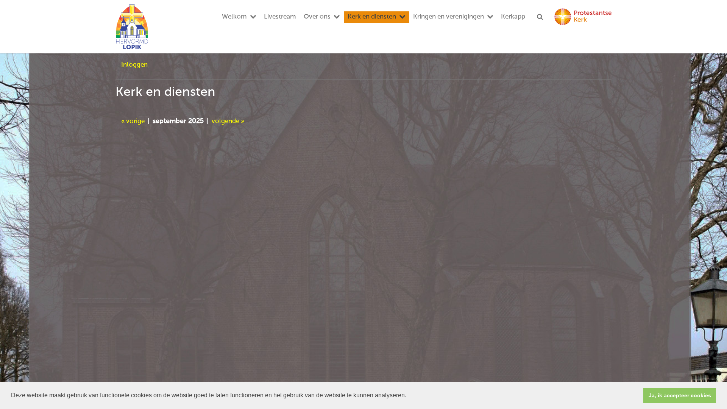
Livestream (280, 17)
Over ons (317, 17)
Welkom (234, 17)
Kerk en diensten (372, 17)
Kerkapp (513, 17)
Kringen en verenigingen (448, 17)
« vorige (133, 121)
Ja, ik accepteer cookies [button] (680, 395)
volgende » (228, 121)
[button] (409, 396)
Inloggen (134, 65)
